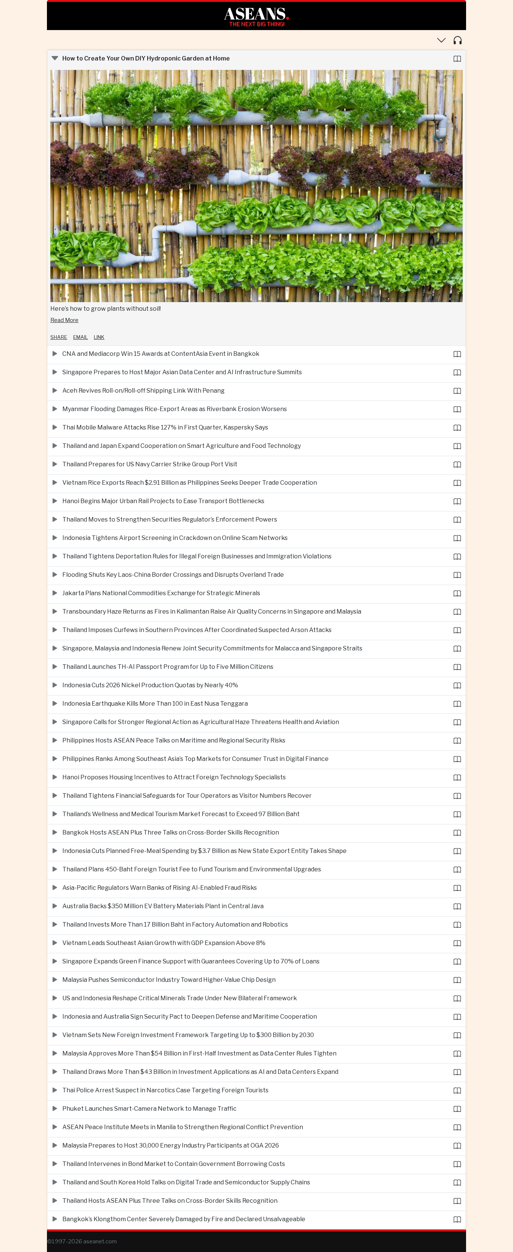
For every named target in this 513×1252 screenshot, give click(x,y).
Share (58, 337)
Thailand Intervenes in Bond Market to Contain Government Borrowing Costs (173, 1163)
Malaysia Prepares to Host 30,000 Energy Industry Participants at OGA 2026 (170, 1145)
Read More (64, 320)
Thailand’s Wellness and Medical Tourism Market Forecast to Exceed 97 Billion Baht (181, 814)
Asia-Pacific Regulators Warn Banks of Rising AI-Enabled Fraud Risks (159, 887)
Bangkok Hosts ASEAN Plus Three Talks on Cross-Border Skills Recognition (170, 832)
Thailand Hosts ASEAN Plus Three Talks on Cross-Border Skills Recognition (170, 1200)
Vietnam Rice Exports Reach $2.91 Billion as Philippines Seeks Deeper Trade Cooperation (189, 482)
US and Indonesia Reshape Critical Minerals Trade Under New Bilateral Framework (179, 998)
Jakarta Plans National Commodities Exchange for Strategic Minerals (161, 593)
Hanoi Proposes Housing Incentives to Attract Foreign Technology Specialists (174, 777)
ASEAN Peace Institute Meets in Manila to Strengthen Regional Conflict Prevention (182, 1127)
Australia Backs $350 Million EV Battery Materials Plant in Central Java (163, 906)
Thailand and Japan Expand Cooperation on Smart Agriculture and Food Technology (181, 445)
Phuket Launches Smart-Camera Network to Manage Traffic (149, 1108)
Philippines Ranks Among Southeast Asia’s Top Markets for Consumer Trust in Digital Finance (195, 758)
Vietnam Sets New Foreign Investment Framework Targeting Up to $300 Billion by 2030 (188, 1035)
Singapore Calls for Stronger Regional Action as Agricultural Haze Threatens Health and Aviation (200, 722)
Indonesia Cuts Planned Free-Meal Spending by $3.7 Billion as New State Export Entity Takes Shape (204, 850)
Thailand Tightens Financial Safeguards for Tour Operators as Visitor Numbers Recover (187, 795)
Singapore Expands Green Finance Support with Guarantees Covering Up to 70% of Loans (191, 961)
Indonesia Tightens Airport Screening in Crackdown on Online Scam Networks (175, 537)
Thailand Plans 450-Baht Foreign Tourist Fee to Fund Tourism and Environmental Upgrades (191, 869)
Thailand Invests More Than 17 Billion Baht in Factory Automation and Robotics (175, 924)
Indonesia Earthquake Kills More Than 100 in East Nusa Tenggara (155, 703)
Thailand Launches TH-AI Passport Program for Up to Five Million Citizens (167, 666)
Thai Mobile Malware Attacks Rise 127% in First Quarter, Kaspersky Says (165, 427)
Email (80, 337)
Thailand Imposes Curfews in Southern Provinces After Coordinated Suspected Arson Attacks (197, 630)
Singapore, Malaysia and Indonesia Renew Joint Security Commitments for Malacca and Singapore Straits (212, 648)
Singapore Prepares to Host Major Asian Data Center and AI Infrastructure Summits (182, 372)
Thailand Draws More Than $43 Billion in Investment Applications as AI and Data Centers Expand (200, 1071)
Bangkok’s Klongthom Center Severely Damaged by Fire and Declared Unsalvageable (183, 1219)
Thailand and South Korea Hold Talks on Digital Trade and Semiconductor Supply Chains (186, 1182)
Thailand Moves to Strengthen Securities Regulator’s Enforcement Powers (169, 519)
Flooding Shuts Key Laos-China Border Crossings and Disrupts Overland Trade (173, 574)
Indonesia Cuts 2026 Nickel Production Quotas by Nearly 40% (150, 685)
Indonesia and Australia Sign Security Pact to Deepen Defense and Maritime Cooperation (189, 1016)
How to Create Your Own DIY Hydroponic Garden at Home (146, 58)
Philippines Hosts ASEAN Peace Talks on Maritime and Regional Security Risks (173, 740)
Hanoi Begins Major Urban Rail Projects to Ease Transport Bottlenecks (163, 501)
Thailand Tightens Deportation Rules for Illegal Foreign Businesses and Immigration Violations (197, 556)
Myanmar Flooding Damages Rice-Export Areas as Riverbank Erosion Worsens (174, 409)
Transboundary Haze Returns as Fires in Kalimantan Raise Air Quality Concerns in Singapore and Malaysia (211, 611)
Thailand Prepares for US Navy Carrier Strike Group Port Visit (149, 464)
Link (99, 337)
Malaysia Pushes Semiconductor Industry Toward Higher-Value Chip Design (169, 979)
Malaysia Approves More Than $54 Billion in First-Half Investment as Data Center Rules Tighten (199, 1053)
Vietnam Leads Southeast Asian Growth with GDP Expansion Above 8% (164, 943)
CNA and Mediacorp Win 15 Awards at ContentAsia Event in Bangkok (161, 353)
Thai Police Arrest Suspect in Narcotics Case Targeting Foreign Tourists (165, 1090)
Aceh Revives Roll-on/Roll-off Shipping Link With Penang (143, 390)
